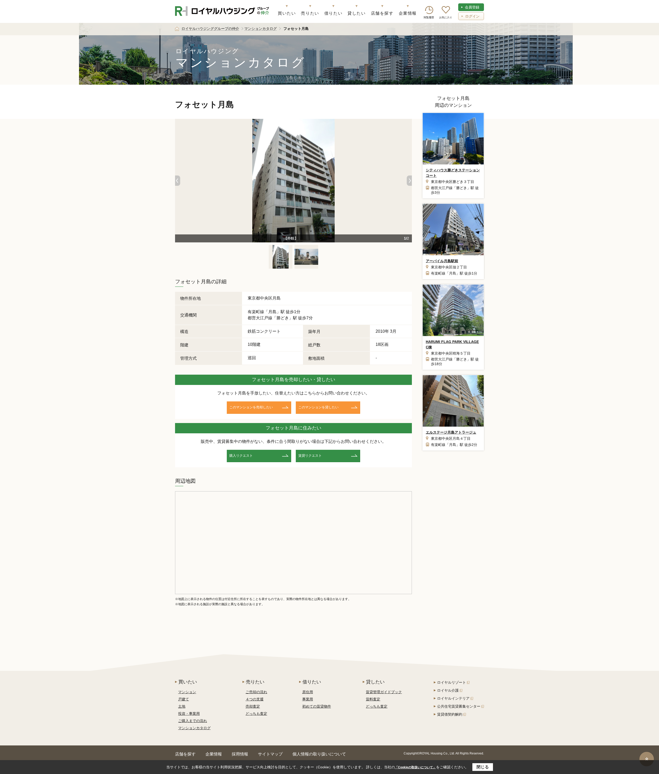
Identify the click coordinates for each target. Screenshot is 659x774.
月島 (272, 312)
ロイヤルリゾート (451, 682)
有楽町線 (256, 312)
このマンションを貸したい (318, 407)
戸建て (183, 699)
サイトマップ (270, 754)
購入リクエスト (241, 456)
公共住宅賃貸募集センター (458, 706)
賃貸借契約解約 (449, 714)
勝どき (282, 318)
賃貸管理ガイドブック (384, 692)
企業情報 (408, 13)
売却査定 (253, 706)
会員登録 (472, 7)
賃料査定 (373, 699)
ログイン (472, 16)
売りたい (310, 13)
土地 (181, 706)
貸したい (357, 13)
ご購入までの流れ (192, 721)
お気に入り (445, 17)
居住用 (307, 692)
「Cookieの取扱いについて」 (415, 767)
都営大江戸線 (260, 318)
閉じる (482, 767)
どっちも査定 (256, 713)
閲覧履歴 (429, 17)
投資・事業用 (189, 713)
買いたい (287, 13)
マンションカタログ (194, 728)
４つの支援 (255, 699)
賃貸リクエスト (310, 456)
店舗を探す (382, 13)
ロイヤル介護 (448, 690)
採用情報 (240, 754)
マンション (187, 692)
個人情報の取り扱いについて (319, 754)
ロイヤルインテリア (453, 698)
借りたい (333, 13)
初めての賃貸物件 (316, 706)
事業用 (307, 699)
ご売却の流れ (256, 692)
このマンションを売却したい (251, 407)
